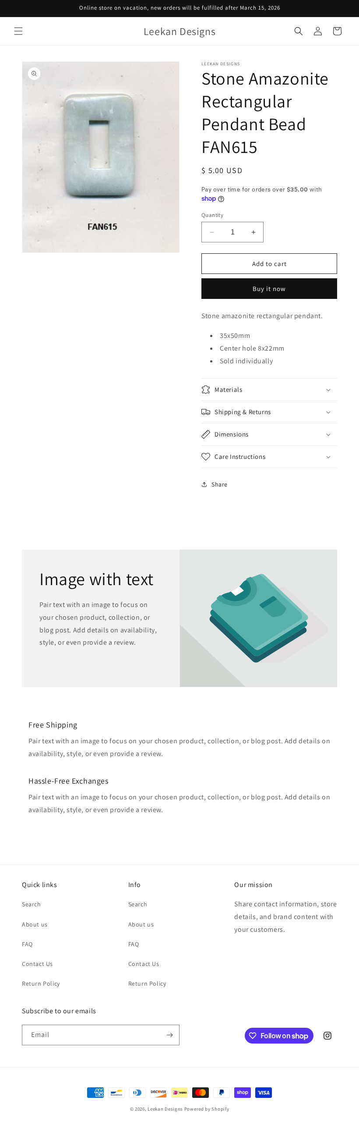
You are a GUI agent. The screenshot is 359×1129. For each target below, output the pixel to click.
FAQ (27, 944)
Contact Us (37, 964)
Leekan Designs (166, 1109)
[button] (18, 31)
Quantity (212, 215)
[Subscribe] (169, 1035)
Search (31, 904)
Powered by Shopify (206, 1109)
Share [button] (219, 484)
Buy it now (269, 288)
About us (35, 924)
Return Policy (41, 983)
